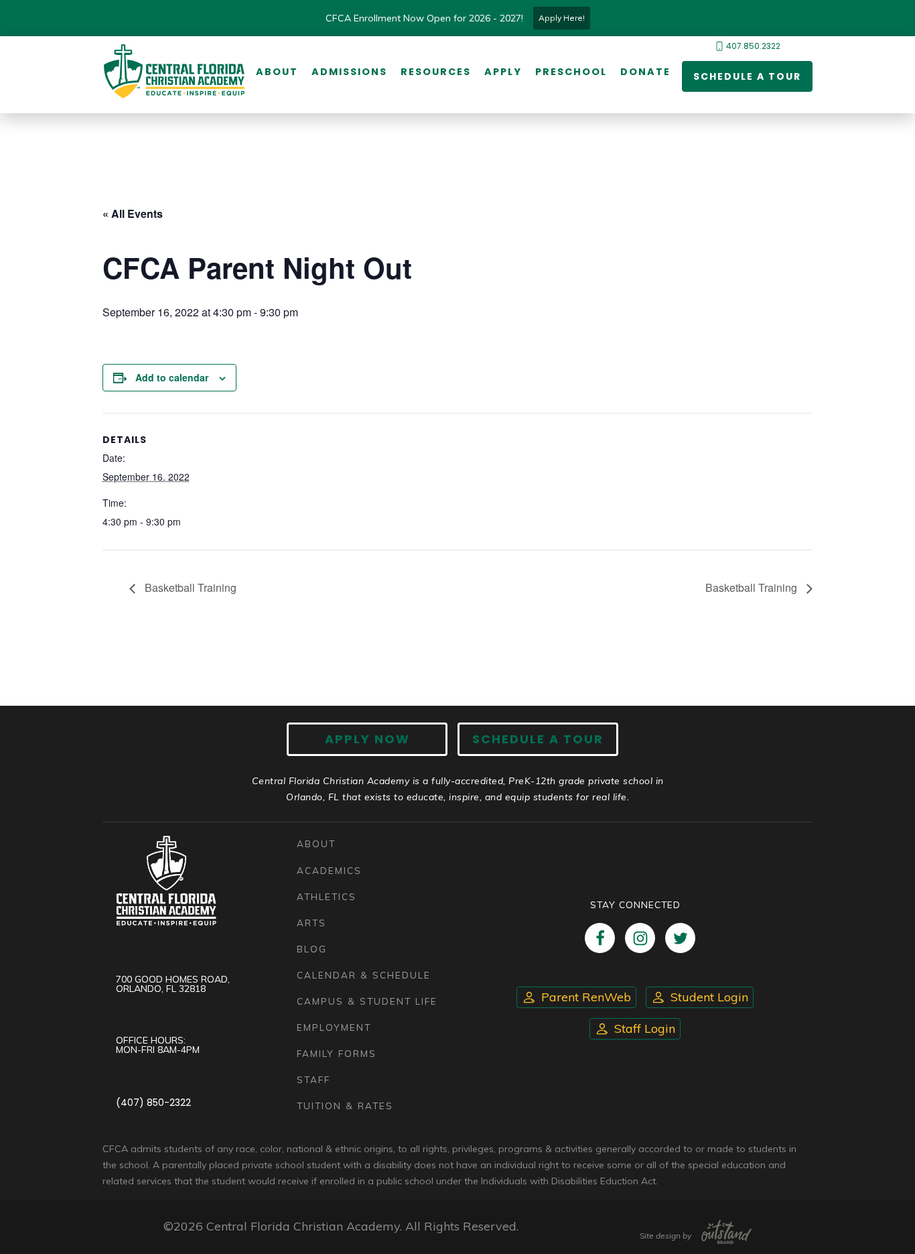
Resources (436, 71)
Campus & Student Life (367, 1001)
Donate (645, 71)
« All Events (132, 213)
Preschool (571, 71)
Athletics (326, 896)
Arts (311, 922)
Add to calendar (171, 377)
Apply (503, 71)
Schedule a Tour (747, 76)
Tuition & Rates (345, 1105)
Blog (312, 948)
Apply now (367, 739)
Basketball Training (189, 587)
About (277, 71)
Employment (334, 1027)
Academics (329, 870)
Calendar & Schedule (364, 975)
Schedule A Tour (538, 739)
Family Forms (336, 1053)
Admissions (349, 71)
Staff (313, 1079)
